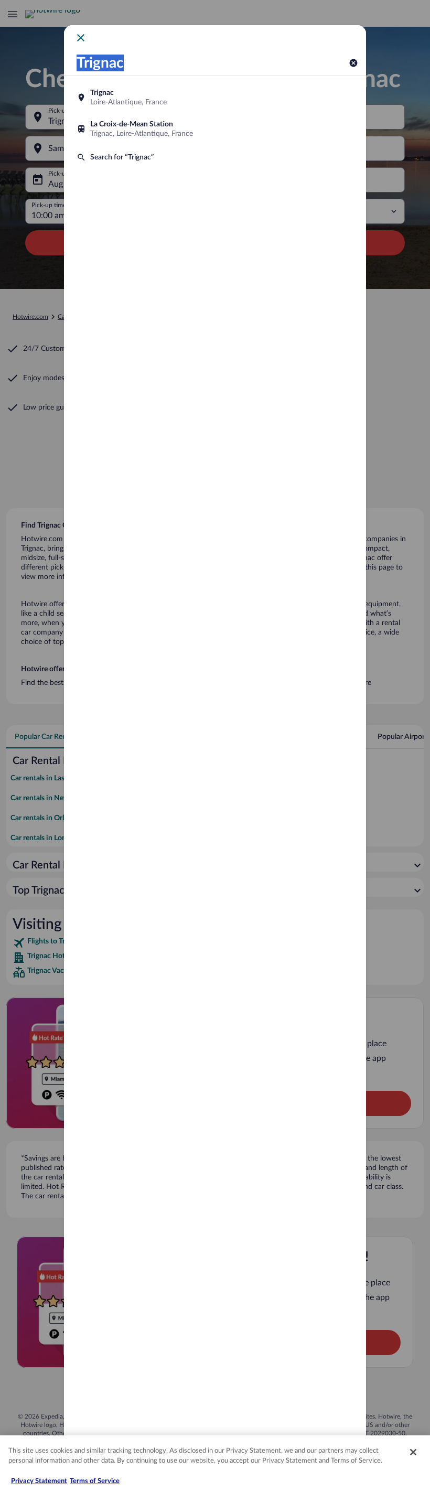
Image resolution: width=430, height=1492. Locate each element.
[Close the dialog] (80, 37)
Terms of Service (95, 1481)
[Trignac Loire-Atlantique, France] (215, 97)
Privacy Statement (39, 1481)
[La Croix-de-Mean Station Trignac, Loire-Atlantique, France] (215, 129)
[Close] (413, 1452)
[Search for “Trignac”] (215, 157)
